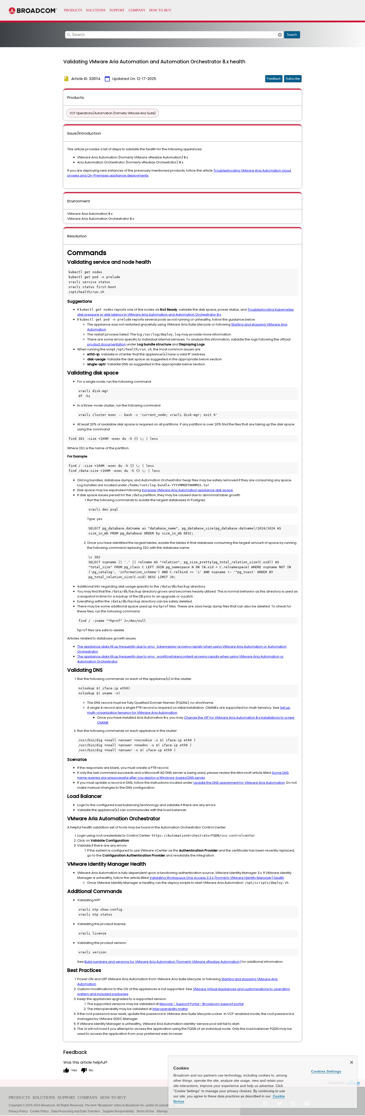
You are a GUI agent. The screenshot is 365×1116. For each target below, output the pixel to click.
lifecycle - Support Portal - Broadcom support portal (201, 1004)
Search (292, 35)
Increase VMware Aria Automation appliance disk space (187, 490)
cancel (279, 34)
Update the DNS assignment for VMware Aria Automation (239, 782)
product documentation (106, 344)
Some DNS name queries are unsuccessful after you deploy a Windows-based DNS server (183, 775)
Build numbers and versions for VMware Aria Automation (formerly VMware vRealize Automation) (162, 961)
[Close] (351, 1062)
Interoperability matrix (170, 1008)
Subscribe (293, 78)
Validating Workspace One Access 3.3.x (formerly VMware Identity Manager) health (216, 877)
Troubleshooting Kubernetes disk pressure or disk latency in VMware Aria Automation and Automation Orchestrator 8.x (185, 312)
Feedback (274, 78)
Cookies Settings (326, 1071)
